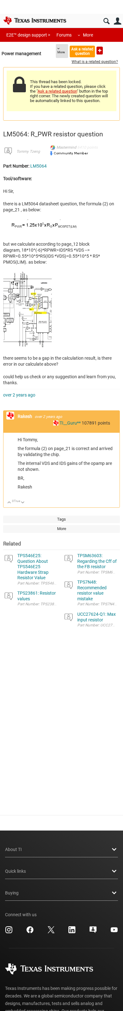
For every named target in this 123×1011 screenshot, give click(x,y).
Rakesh (25, 416)
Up (9, 503)
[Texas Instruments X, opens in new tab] (51, 931)
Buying (12, 892)
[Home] (34, 20)
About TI (13, 849)
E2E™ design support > (28, 34)
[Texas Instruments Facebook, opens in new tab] (30, 931)
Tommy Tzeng (28, 151)
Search (106, 21)
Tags (61, 519)
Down (23, 503)
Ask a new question (100, 50)
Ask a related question (82, 51)
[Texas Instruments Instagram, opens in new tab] (9, 931)
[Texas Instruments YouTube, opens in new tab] (114, 931)
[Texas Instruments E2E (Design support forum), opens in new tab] (93, 931)
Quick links (15, 871)
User (117, 21)
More (88, 34)
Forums (64, 34)
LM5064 (38, 165)
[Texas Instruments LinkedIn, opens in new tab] (72, 931)
